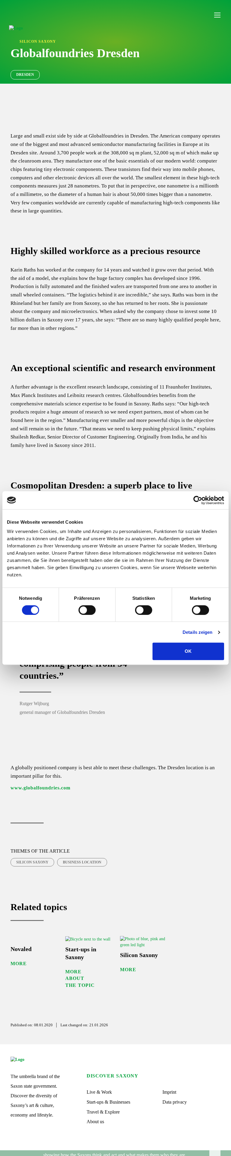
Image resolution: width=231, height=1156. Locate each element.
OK (188, 651)
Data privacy (174, 1102)
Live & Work (99, 1092)
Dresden (25, 75)
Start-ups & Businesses (108, 1102)
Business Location (82, 862)
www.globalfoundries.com (40, 787)
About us (95, 1121)
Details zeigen (197, 632)
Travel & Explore (103, 1111)
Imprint (169, 1092)
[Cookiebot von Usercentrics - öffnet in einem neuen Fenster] (197, 500)
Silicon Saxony (32, 862)
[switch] (87, 610)
